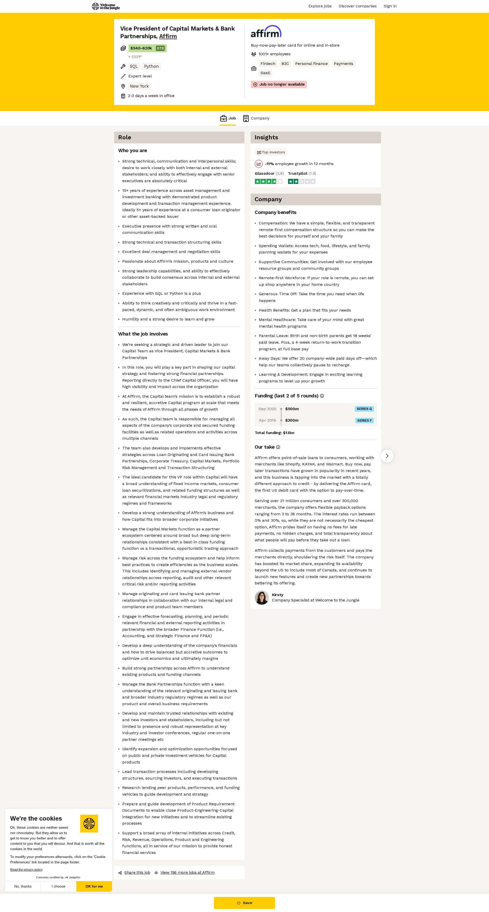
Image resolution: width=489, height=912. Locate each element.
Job (232, 118)
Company (260, 118)
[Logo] (106, 6)
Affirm (168, 36)
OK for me (94, 886)
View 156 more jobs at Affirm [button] (187, 872)
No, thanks (23, 886)
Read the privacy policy (26, 869)
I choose (58, 886)
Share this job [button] (137, 872)
